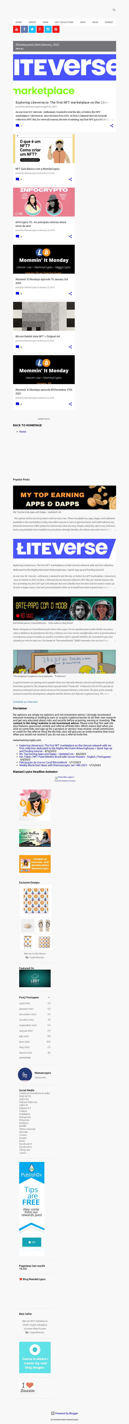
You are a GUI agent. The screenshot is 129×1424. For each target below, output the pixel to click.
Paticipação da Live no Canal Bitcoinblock (43, 762)
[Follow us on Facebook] (24, 29)
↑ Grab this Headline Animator (64, 781)
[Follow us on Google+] (40, 29)
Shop (83, 22)
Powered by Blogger (66, 1413)
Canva (22, 1152)
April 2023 (24, 1003)
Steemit (23, 1132)
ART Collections (64, 22)
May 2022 (24, 1047)
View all (20, 49)
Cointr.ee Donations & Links (34, 1093)
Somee (23, 1138)
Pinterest (24, 1120)
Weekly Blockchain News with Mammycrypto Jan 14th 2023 (53, 765)
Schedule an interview (25, 701)
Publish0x (24, 1114)
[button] (112, 126)
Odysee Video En (28, 1102)
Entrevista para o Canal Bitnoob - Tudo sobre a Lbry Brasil (43, 623)
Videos (32, 22)
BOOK (95, 22)
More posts (44, 419)
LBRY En (24, 1099)
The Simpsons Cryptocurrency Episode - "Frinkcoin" (39, 676)
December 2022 (27, 1014)
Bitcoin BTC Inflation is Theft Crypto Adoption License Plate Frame (35, 1325)
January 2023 (26, 1008)
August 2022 (26, 1030)
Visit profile (40, 1077)
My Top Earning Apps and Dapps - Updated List (37, 512)
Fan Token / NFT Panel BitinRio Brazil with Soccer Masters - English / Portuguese (65, 756)
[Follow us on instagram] (48, 29)
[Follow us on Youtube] (16, 29)
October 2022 (26, 1019)
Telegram (24, 1149)
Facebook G (25, 1147)
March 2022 (25, 1052)
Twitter (23, 1111)
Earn (45, 22)
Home (19, 22)
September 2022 (28, 1025)
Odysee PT (25, 1108)
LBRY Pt (23, 1105)
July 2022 (24, 1036)
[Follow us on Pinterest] (55, 29)
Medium (23, 1123)
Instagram (25, 1117)
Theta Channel (27, 1129)
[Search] (114, 10)
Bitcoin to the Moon (35, 953)
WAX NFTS (25, 1096)
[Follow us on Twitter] (32, 29)
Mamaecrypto (43, 1072)
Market (109, 22)
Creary (23, 1135)
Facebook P (25, 1144)
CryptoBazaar (36, 957)
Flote (22, 1141)
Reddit (22, 1126)
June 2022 (24, 1041)
